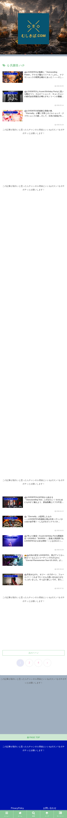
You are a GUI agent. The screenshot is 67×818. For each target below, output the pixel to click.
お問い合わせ (49, 808)
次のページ (34, 653)
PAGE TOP (34, 737)
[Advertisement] (33, 157)
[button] (60, 521)
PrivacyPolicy (17, 808)
